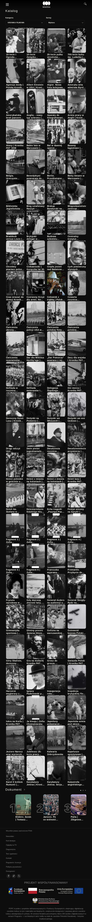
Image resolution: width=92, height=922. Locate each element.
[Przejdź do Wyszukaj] (85, 4)
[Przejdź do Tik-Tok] (13, 876)
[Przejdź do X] (19, 876)
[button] (24, 22)
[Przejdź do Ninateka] (46, 4)
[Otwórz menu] (7, 4)
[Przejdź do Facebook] (8, 876)
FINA (30, 831)
